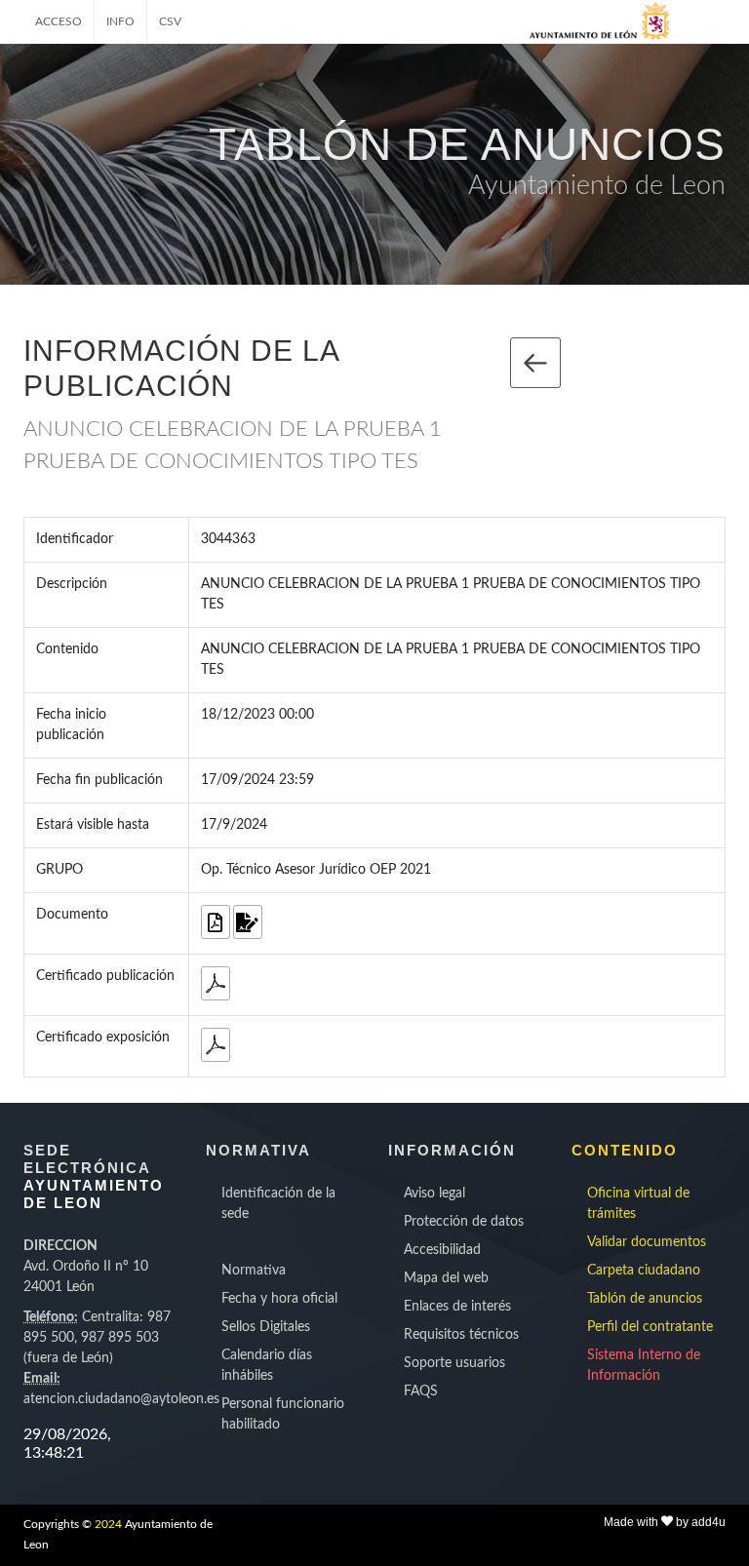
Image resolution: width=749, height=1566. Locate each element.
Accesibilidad (442, 1250)
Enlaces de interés (457, 1306)
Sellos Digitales (265, 1327)
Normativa (253, 1270)
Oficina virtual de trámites (638, 1204)
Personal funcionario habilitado (282, 1414)
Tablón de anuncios (644, 1299)
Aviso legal (434, 1193)
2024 (108, 1524)
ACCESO (58, 21)
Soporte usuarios (454, 1363)
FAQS (421, 1391)
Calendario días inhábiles (266, 1366)
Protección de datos (464, 1222)
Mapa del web (446, 1278)
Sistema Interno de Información (643, 1366)
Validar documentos (646, 1242)
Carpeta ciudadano (643, 1270)
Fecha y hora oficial (279, 1299)
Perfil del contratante (650, 1327)
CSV (170, 21)
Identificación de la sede (278, 1204)
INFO (120, 21)
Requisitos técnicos (461, 1335)
